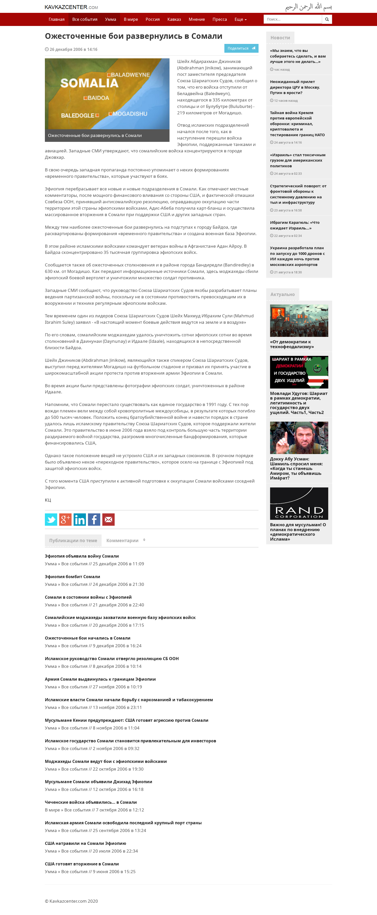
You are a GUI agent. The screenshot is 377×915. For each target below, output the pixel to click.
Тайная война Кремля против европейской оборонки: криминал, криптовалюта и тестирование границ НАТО (297, 127)
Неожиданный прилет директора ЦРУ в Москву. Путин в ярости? (295, 91)
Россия (153, 19)
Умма (110, 19)
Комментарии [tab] (125, 540)
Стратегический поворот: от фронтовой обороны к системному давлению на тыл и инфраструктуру (298, 197)
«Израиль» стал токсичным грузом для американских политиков (297, 164)
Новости (280, 38)
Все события (84, 19)
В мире (131, 19)
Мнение (197, 19)
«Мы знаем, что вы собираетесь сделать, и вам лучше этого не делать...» (298, 59)
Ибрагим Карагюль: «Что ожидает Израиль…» (295, 229)
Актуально (283, 294)
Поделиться (240, 48)
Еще (239, 19)
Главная (57, 19)
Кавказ (174, 19)
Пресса (220, 19)
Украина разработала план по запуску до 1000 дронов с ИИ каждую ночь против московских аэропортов (297, 259)
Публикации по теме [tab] (73, 540)
